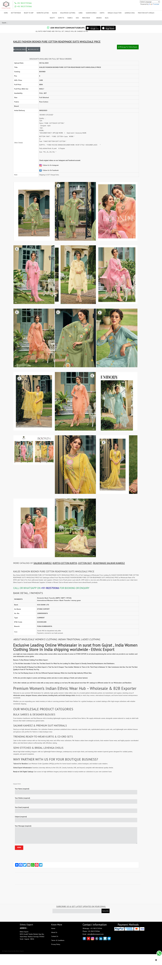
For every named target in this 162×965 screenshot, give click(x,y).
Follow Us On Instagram (50, 165)
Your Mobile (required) (22, 798)
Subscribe (105, 911)
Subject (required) (21, 817)
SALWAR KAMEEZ (43, 563)
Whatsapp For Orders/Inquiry (128, 47)
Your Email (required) (22, 807)
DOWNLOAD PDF (34, 49)
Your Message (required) (23, 826)
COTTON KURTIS (69, 563)
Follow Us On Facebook (50, 170)
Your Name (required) (22, 789)
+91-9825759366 (50, 588)
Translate (156, 4)
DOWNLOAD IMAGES (20, 49)
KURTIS (56, 563)
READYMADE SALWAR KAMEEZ (109, 563)
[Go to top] (156, 960)
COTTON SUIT (85, 563)
